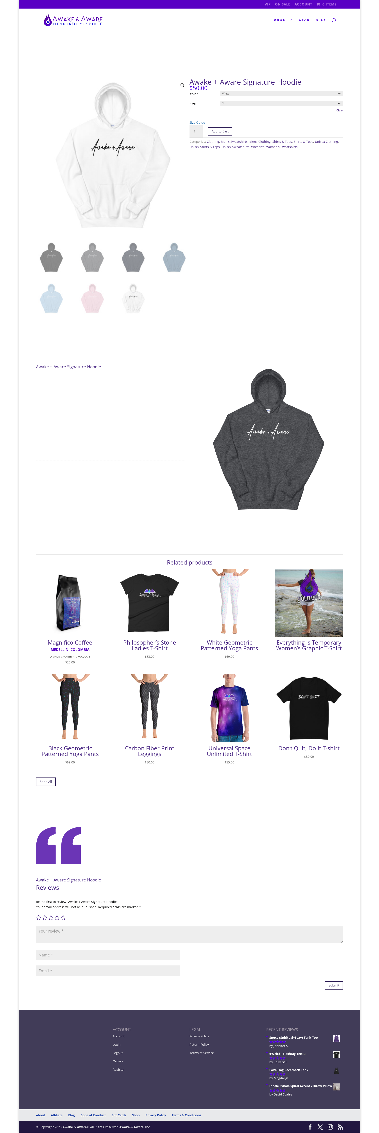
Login (117, 1044)
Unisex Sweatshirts (235, 147)
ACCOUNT (303, 4)
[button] (182, 85)
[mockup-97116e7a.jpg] (268, 512)
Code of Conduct (93, 1115)
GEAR (304, 20)
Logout (118, 1053)
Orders (118, 1061)
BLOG (321, 20)
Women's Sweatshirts (282, 147)
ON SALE (282, 4)
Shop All (46, 781)
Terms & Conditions (186, 1115)
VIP (268, 4)
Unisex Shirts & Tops (205, 147)
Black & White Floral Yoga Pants (50, 1118)
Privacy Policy (199, 1036)
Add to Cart (220, 131)
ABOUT (281, 20)
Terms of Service (202, 1053)
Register (119, 1069)
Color (194, 94)
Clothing (213, 141)
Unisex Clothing (326, 141)
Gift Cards (118, 1115)
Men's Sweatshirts (234, 141)
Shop (136, 1115)
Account (119, 1036)
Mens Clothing (260, 141)
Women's (258, 147)
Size (193, 104)
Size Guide (197, 122)
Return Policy (199, 1044)
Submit (334, 985)
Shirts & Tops (282, 141)
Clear (339, 110)
